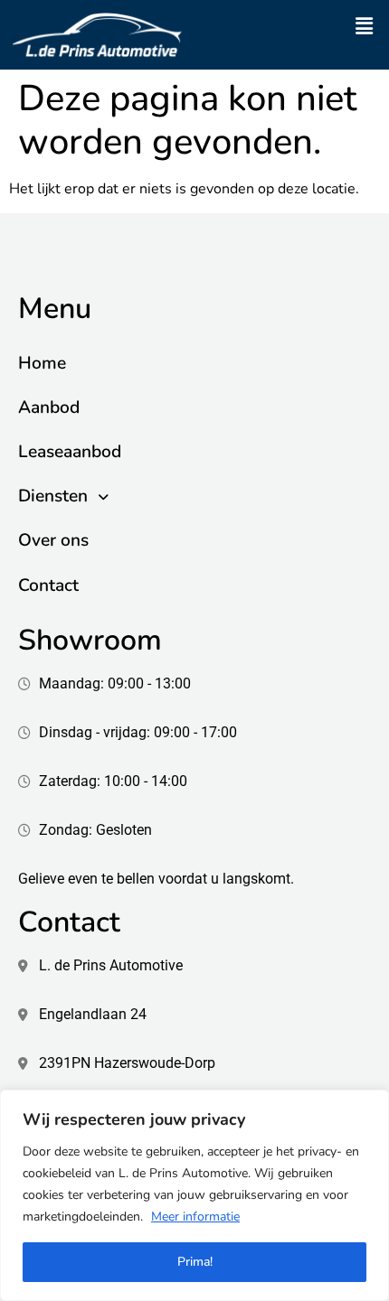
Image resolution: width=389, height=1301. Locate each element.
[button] (364, 26)
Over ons (53, 540)
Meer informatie (195, 1216)
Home (42, 363)
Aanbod (49, 407)
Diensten (53, 496)
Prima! (195, 1261)
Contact (48, 585)
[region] (194, 1195)
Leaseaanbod (69, 451)
